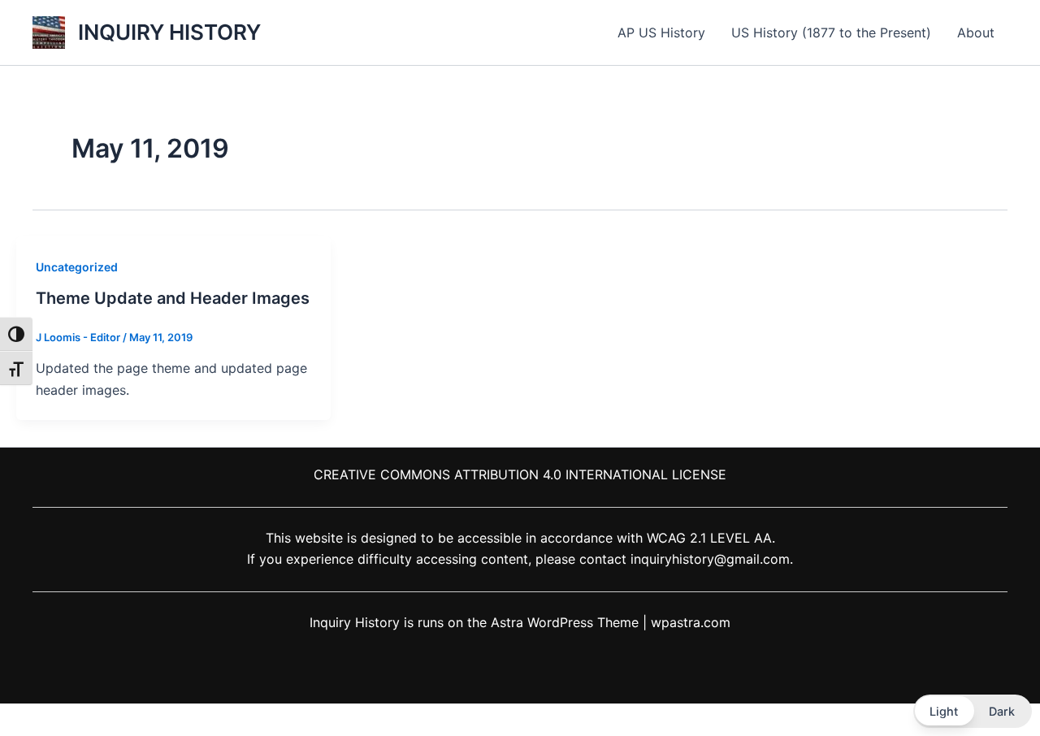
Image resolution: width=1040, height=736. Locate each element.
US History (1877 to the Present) (831, 32)
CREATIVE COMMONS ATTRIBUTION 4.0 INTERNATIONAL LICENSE (520, 474)
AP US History (661, 32)
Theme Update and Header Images (173, 298)
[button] (972, 711)
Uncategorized (77, 267)
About (975, 32)
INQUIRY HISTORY (169, 32)
